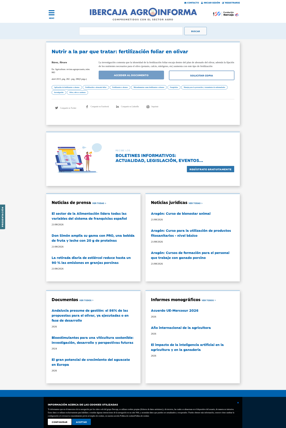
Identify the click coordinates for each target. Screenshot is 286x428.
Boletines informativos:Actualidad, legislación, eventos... (159, 157)
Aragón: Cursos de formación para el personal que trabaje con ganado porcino (190, 255)
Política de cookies (142, 416)
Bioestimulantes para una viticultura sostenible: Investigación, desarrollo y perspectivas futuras (93, 340)
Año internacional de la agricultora (181, 327)
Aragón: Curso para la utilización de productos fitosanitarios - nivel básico (191, 233)
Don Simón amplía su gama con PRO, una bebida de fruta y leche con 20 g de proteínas (93, 238)
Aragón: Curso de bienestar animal (181, 213)
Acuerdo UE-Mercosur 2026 (174, 310)
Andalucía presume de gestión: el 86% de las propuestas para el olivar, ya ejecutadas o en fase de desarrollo (90, 315)
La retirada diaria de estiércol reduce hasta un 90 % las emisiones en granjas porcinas (91, 260)
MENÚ (51, 18)
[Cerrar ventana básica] (238, 403)
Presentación (2, 217)
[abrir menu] (51, 13)
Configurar (60, 421)
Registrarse (232, 2)
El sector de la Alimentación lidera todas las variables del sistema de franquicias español (89, 216)
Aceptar (81, 421)
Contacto (193, 2)
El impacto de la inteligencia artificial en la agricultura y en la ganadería (187, 347)
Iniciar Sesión (212, 2)
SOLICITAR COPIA (201, 75)
